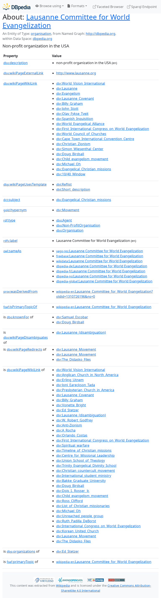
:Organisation (69, 230)
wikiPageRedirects (24, 349)
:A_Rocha (65, 430)
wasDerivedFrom (20, 291)
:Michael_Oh (68, 164)
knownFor (18, 317)
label (10, 240)
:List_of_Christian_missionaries (83, 506)
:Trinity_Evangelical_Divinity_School (86, 465)
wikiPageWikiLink (20, 83)
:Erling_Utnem (70, 380)
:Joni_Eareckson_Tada (75, 385)
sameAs (12, 251)
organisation (41, 33)
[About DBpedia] (16, 6)
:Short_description (73, 189)
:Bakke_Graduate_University (81, 480)
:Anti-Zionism (69, 425)
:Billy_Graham (69, 103)
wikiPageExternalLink (23, 73)
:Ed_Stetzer (67, 410)
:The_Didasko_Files (73, 359)
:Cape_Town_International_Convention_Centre (95, 138)
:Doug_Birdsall (70, 154)
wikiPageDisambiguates (25, 337)
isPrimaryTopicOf (20, 306)
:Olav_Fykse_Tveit (72, 113)
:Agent (64, 220)
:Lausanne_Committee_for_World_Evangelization (103, 306)
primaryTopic (20, 561)
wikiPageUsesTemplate (25, 184)
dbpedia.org (42, 38)
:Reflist (64, 184)
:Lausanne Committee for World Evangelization (99, 251)
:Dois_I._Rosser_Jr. (72, 490)
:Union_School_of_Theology (80, 460)
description (15, 62)
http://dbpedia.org (100, 33)
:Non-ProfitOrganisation (78, 225)
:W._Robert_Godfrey (74, 420)
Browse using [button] (50, 6)
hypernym (15, 210)
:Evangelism (68, 93)
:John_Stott (67, 108)
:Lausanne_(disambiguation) (81, 332)
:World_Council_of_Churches (81, 133)
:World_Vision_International (80, 83)
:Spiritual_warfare (72, 445)
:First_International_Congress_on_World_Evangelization (102, 128)
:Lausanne (66, 88)
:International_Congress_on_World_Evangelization (98, 526)
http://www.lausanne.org (76, 73)
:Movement (67, 210)
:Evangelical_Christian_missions (83, 169)
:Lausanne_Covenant (75, 98)
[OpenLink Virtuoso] (44, 579)
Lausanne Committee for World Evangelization (66, 21)
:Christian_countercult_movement (85, 470)
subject (11, 199)
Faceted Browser (110, 6)
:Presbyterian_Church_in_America (85, 390)
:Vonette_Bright (71, 405)
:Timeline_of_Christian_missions (84, 450)
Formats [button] (77, 6)
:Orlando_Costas (71, 435)
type (9, 220)
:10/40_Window (70, 174)
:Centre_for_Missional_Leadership (85, 455)
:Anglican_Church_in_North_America (87, 374)
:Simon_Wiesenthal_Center (79, 149)
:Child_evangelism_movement (82, 159)
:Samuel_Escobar (72, 317)
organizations (21, 551)
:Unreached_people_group (79, 516)
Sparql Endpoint (143, 6)
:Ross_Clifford (69, 500)
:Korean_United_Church (77, 531)
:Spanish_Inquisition (74, 118)
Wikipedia (63, 586)
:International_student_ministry (83, 475)
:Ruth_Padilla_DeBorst (76, 521)
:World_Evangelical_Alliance (80, 123)
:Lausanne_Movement (76, 349)
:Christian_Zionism (73, 144)
